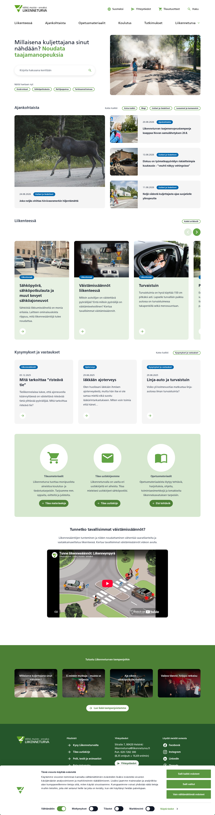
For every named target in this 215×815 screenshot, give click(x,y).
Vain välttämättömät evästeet (188, 794)
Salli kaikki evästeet (188, 773)
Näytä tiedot (167, 808)
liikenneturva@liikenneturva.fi (132, 748)
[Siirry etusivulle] (30, 8)
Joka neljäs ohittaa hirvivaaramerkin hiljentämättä (49, 200)
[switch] (93, 808)
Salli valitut (189, 784)
